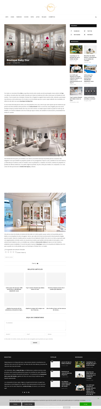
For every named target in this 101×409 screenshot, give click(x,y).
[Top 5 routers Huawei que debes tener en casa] (35, 279)
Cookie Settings (28, 404)
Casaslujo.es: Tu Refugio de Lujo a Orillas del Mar (75, 57)
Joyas (37, 17)
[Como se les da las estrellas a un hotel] (90, 91)
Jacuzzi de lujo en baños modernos (66, 362)
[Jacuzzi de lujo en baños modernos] (55, 364)
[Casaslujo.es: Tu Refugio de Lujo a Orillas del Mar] (76, 49)
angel (9, 63)
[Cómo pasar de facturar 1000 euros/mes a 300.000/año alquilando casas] (14, 279)
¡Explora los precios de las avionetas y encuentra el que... (14, 309)
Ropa (32, 17)
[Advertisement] (35, 79)
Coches (26, 17)
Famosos (19, 17)
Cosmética (52, 17)
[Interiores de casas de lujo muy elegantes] (55, 374)
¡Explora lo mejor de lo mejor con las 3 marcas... (35, 309)
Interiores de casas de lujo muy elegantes (67, 373)
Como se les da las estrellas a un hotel (89, 98)
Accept (85, 404)
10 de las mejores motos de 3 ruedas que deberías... (56, 288)
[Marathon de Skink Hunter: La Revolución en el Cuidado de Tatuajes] (90, 49)
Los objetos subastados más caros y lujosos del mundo (66, 384)
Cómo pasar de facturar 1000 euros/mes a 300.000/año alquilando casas (14, 289)
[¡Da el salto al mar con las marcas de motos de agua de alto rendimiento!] (56, 299)
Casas (12, 17)
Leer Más (88, 400)
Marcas (19, 56)
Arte (7, 17)
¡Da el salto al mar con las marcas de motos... (56, 309)
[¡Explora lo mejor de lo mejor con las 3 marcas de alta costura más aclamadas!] (35, 299)
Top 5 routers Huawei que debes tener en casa (35, 288)
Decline (15, 404)
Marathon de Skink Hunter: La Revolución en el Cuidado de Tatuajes (90, 58)
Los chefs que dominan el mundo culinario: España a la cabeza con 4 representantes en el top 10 (76, 79)
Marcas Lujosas (9, 257)
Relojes (44, 17)
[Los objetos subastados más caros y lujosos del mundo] (55, 384)
